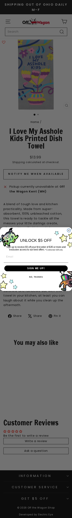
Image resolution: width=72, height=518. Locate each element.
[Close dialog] (69, 230)
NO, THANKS (36, 277)
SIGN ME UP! (36, 268)
